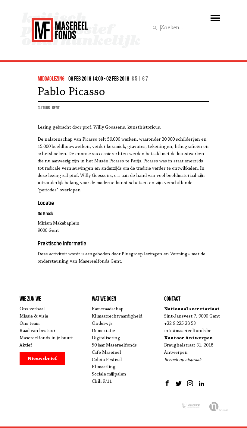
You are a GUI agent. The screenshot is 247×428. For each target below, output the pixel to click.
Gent (56, 107)
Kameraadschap (108, 309)
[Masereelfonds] (60, 27)
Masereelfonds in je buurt (46, 338)
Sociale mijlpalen (109, 374)
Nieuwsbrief (42, 358)
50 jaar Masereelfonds (114, 345)
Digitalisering (106, 338)
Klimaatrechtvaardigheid (117, 316)
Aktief (26, 345)
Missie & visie (34, 316)
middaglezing (51, 78)
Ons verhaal (32, 309)
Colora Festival (107, 359)
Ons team (29, 323)
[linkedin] (201, 383)
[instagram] (190, 383)
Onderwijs (102, 323)
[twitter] (178, 383)
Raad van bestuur (37, 330)
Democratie (103, 330)
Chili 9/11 (102, 381)
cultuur (44, 107)
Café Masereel (106, 352)
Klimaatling (104, 367)
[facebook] (168, 383)
